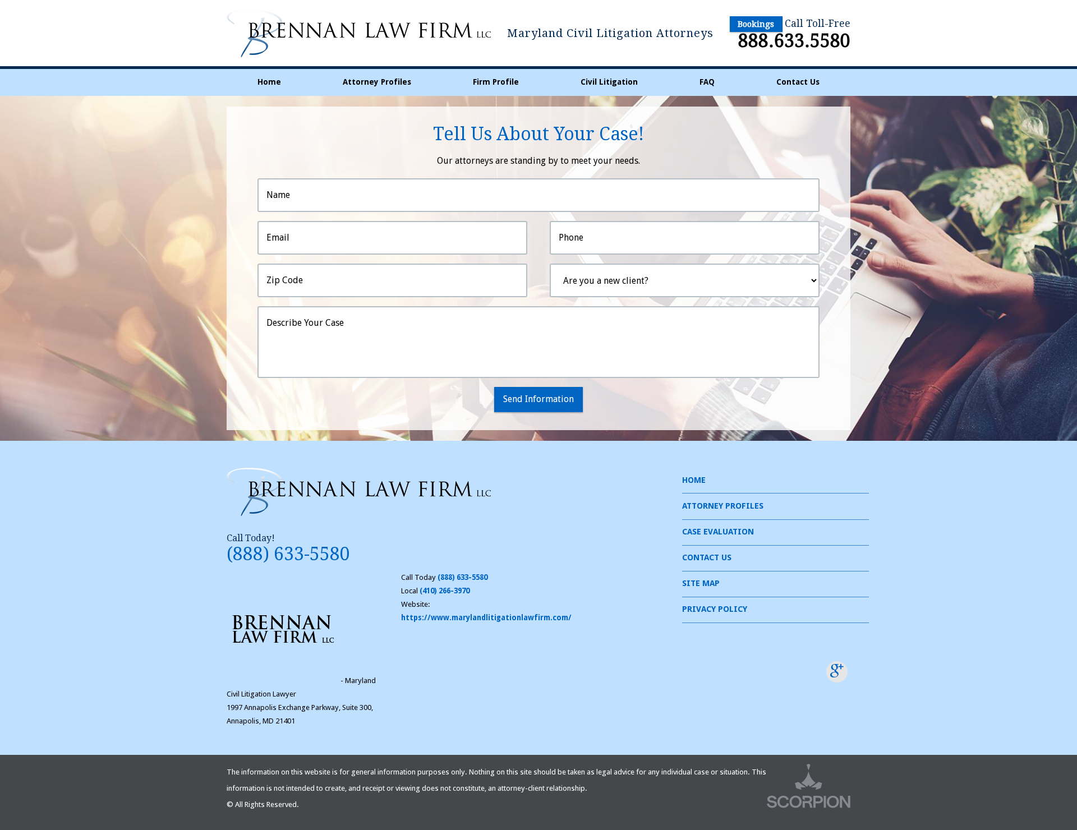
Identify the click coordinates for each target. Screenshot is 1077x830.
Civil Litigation (609, 81)
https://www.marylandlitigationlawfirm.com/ (486, 618)
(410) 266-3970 (445, 591)
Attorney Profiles (377, 81)
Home (269, 81)
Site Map (701, 583)
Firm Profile (496, 81)
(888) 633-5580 (288, 554)
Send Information (538, 399)
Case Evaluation (718, 531)
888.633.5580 (794, 41)
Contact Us (798, 81)
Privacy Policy (714, 609)
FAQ (707, 81)
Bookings (756, 24)
